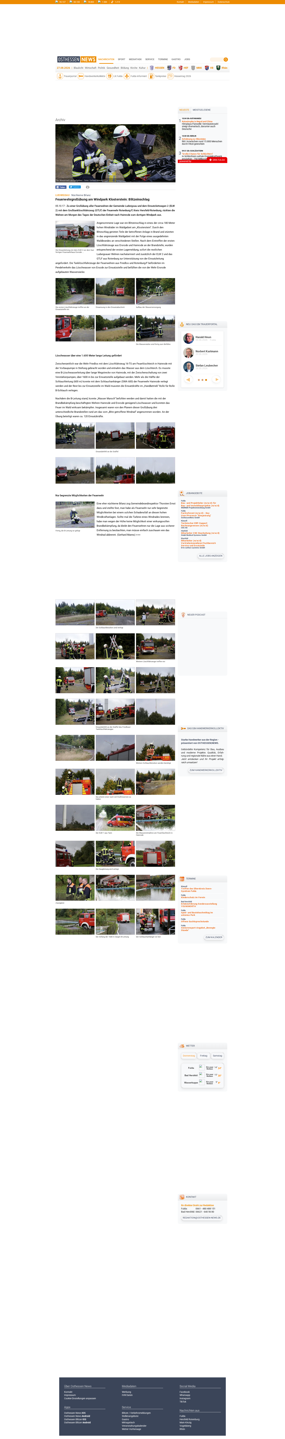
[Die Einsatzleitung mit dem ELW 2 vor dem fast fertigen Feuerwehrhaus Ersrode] (75, 246)
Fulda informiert (139, 76)
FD (174, 67)
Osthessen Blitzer (75, 1419)
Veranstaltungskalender (134, 1425)
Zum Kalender (214, 937)
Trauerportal (70, 76)
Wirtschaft (90, 67)
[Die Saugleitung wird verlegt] (115, 866)
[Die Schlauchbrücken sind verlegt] (115, 624)
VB (211, 67)
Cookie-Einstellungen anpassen (80, 1398)
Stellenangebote (130, 1416)
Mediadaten (193, 2)
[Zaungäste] (75, 900)
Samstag (217, 1055)
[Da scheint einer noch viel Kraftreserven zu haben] (115, 794)
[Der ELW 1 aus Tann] (115, 830)
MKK (199, 67)
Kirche (133, 67)
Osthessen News (75, 1413)
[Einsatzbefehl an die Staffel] (115, 448)
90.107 (62, 2)
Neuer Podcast (196, 614)
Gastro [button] (176, 59)
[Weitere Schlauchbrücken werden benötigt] (155, 760)
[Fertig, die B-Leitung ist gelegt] (75, 527)
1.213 (117, 2)
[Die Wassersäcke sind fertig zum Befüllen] (155, 340)
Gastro (125, 1419)
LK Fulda (118, 76)
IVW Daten (127, 1395)
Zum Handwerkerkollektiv (206, 770)
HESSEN (159, 67)
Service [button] (149, 59)
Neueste (184, 110)
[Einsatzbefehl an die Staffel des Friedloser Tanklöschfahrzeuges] (115, 724)
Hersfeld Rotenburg (190, 1419)
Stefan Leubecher (207, 365)
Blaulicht (78, 67)
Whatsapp (185, 1395)
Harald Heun (203, 337)
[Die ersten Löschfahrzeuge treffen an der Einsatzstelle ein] (75, 303)
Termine (163, 59)
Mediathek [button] (135, 59)
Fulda (182, 1416)
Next (216, 379)
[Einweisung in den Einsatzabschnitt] (115, 303)
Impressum (208, 2)
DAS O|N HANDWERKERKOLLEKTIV (205, 728)
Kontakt (180, 2)
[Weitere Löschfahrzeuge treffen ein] (155, 658)
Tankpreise (160, 76)
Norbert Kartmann (207, 351)
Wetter (190, 1045)
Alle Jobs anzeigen (210, 555)
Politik (101, 67)
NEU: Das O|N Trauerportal (202, 324)
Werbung (126, 1392)
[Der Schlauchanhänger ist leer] (155, 934)
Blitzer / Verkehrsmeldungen (136, 1413)
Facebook (185, 1392)
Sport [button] (121, 59)
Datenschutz (224, 2)
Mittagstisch (128, 1422)
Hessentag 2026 (182, 76)
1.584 (104, 2)
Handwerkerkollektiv (95, 76)
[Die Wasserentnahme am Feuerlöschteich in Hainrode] (155, 830)
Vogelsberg (185, 1425)
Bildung (125, 67)
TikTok (183, 1401)
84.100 (76, 2)
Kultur (142, 67)
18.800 (90, 2)
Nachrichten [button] (106, 59)
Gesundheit (113, 67)
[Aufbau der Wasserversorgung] (155, 303)
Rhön (224, 67)
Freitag (203, 1055)
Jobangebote (194, 493)
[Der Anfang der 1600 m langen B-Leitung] (115, 934)
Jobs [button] (187, 59)
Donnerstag (189, 1055)
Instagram (185, 1398)
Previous (188, 379)
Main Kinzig (185, 1422)
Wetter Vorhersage (131, 1429)
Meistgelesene (202, 110)
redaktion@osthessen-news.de (202, 1217)
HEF (186, 67)
